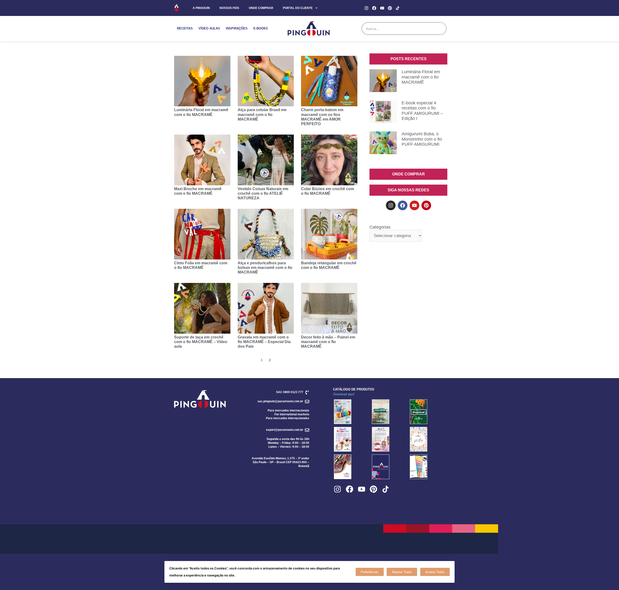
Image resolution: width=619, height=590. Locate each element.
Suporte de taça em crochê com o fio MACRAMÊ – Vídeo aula (200, 341)
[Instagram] (366, 8)
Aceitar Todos (435, 572)
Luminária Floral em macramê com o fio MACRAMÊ (421, 77)
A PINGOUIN (201, 8)
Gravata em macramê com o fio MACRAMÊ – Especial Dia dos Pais (264, 341)
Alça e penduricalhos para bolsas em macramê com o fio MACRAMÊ (265, 267)
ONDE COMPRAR (261, 8)
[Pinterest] (390, 8)
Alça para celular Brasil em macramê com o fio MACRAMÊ (262, 114)
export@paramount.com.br (284, 430)
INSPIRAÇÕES (237, 28)
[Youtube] (382, 8)
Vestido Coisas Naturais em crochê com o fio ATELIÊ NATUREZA (263, 193)
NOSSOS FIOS (229, 8)
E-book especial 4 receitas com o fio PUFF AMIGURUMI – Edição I (422, 111)
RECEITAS (185, 28)
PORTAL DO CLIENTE (298, 8)
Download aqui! (343, 394)
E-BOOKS (260, 28)
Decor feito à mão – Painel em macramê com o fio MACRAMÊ (328, 341)
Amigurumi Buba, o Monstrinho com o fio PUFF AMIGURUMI (422, 139)
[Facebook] (374, 8)
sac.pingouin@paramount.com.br (280, 401)
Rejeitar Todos (402, 572)
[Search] (440, 28)
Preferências (369, 572)
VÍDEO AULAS (209, 28)
